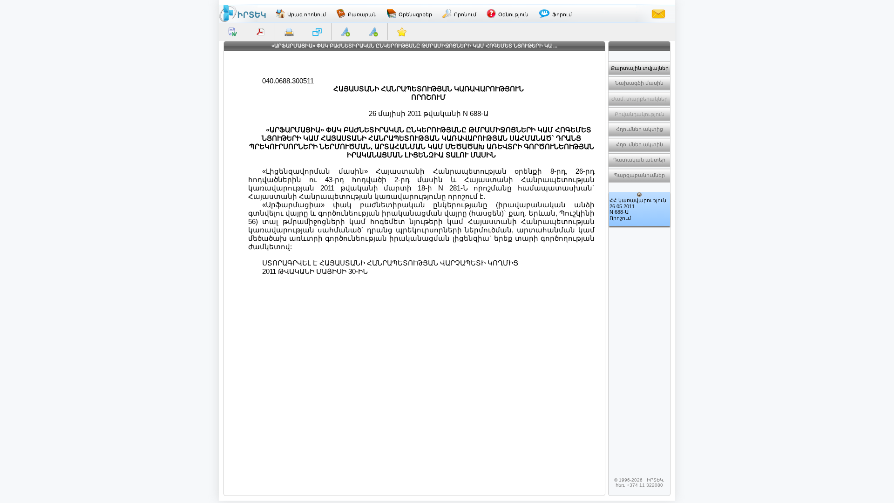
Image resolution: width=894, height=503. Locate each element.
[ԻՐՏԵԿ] (242, 13)
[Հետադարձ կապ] (658, 13)
